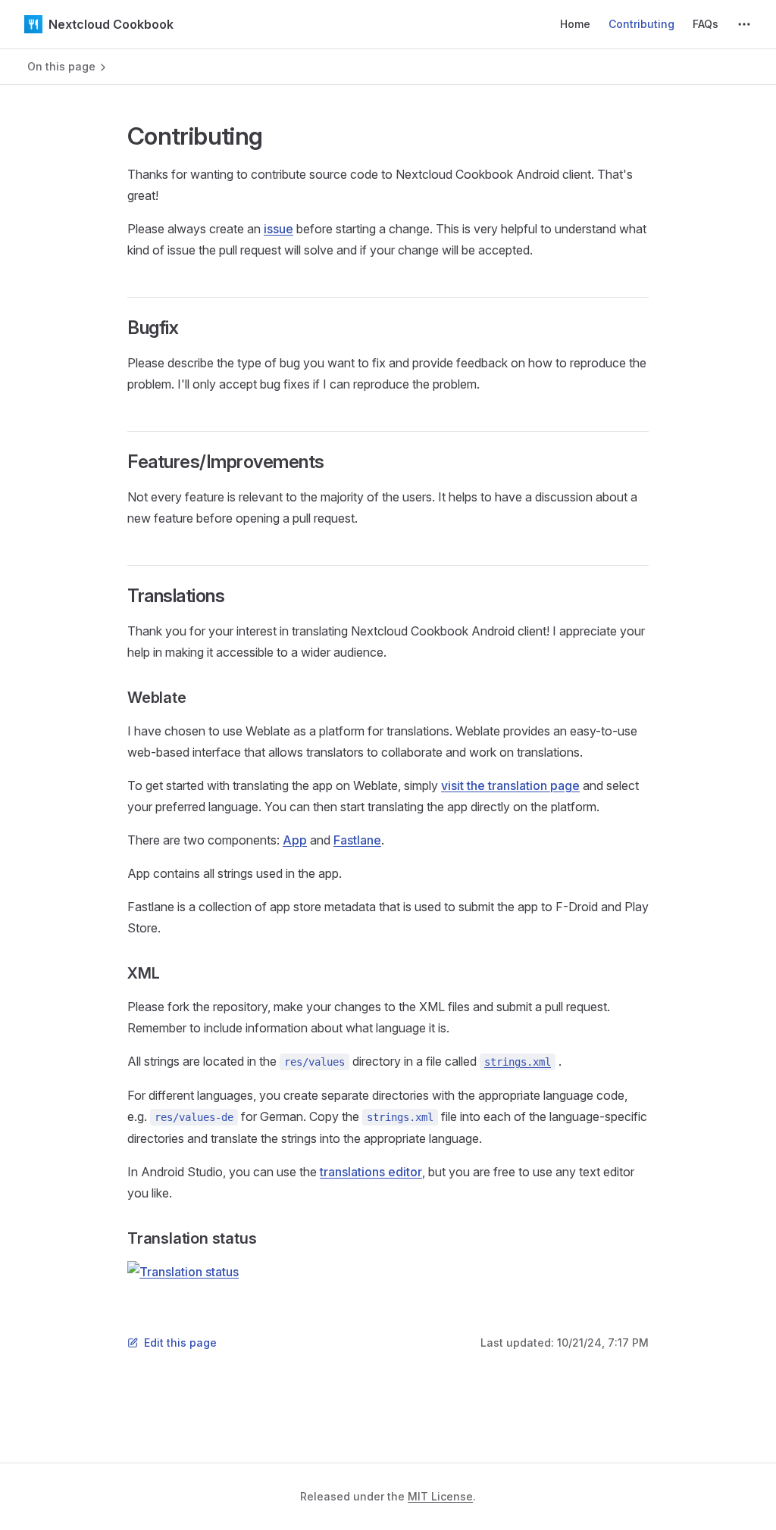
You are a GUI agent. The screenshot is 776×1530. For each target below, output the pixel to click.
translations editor (371, 1171)
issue (278, 228)
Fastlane (357, 840)
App (295, 840)
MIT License (440, 1496)
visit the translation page (510, 785)
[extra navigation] (744, 24)
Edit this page (180, 1342)
